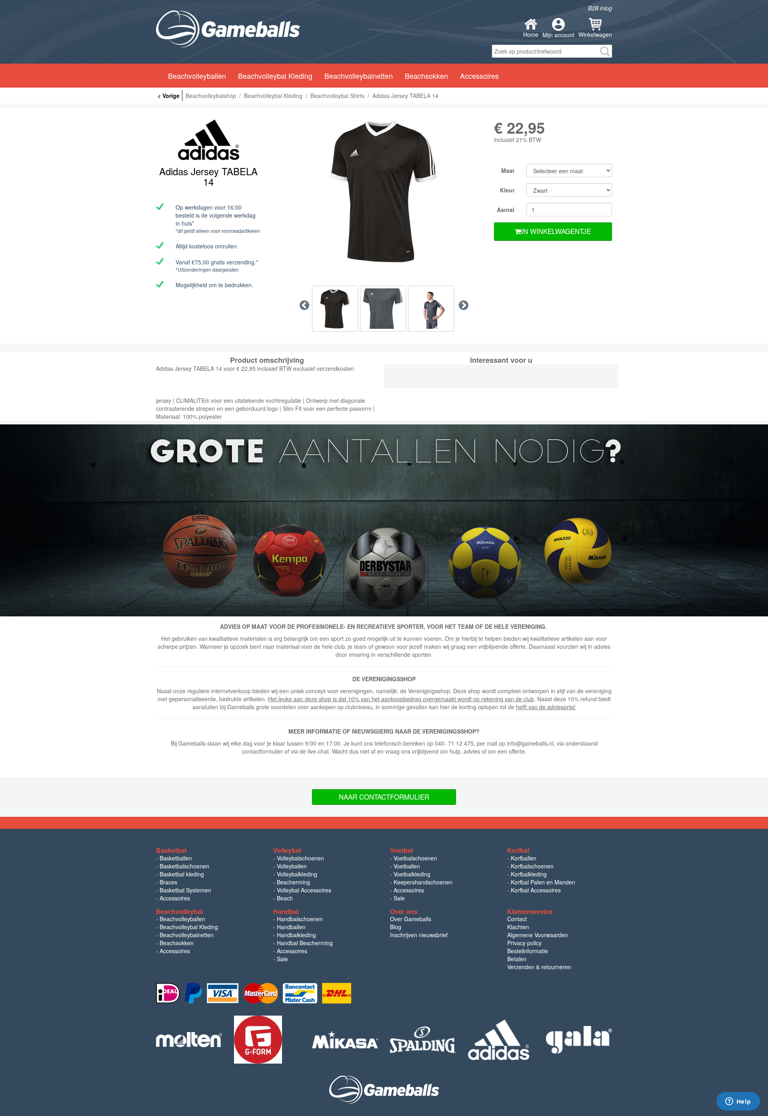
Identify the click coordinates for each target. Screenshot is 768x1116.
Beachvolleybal (179, 911)
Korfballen (523, 858)
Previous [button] (304, 305)
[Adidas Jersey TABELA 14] (384, 192)
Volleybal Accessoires (304, 890)
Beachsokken (177, 943)
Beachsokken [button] (426, 75)
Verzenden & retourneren (539, 967)
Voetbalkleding (412, 874)
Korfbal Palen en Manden (543, 882)
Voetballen (407, 866)
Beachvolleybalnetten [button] (358, 75)
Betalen (516, 959)
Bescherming (293, 882)
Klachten (518, 927)
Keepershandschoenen (423, 882)
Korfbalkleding (529, 874)
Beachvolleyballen (182, 919)
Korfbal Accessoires (536, 890)
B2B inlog (600, 8)
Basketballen (176, 858)
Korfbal (518, 850)
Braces (168, 882)
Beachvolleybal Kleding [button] (275, 75)
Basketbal (171, 850)
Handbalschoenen (300, 919)
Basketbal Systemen (185, 890)
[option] (384, 192)
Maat (507, 170)
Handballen (291, 927)
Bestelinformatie (527, 951)
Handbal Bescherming (305, 943)
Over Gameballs (410, 919)
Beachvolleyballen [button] (197, 75)
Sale (399, 898)
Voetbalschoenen (415, 858)
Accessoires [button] (479, 75)
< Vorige (169, 96)
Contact (517, 919)
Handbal (286, 911)
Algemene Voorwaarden (537, 935)
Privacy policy (524, 943)
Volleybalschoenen (300, 858)
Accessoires (175, 898)
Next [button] (463, 305)
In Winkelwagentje (556, 231)
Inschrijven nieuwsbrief (419, 935)
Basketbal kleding (182, 874)
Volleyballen (292, 866)
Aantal (505, 210)
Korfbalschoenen (532, 866)
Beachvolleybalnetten (187, 935)
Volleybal (287, 850)
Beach (285, 898)
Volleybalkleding (297, 874)
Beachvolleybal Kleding (189, 927)
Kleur (507, 190)
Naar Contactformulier (384, 797)
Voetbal (401, 850)
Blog (395, 927)
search (605, 51)
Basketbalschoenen (184, 866)
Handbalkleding (296, 935)
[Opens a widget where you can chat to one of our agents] (738, 1102)
